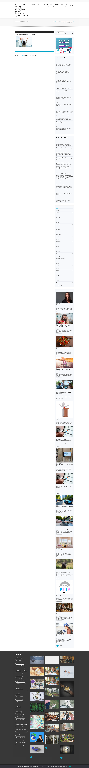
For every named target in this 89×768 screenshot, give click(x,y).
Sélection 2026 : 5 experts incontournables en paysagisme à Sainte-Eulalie (64, 122)
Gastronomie (58, 234)
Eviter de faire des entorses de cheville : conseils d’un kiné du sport (64, 158)
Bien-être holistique (19, 675)
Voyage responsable (23, 742)
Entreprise (58, 229)
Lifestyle (57, 21)
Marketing (57, 4)
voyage (17, 742)
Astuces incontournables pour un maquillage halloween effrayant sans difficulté (64, 327)
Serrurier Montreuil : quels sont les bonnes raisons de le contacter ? (64, 191)
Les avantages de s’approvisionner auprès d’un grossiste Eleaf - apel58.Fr (64, 176)
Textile (57, 280)
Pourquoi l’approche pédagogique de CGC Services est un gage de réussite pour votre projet (63, 72)
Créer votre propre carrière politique (63, 419)
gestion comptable (19, 698)
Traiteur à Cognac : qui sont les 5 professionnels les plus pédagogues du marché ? (64, 81)
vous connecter (22, 55)
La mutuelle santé (60, 595)
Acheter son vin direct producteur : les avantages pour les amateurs (62, 91)
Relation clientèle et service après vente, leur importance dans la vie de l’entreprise (64, 177)
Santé (62, 4)
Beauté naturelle (18, 670)
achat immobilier (19, 657)
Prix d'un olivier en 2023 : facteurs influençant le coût (62, 172)
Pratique (33, 4)
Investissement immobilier (20, 719)
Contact (66, 4)
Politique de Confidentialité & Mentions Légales (58, 6)
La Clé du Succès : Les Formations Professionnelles (63, 164)
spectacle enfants (19, 729)
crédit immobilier (22, 680)
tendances (25, 732)
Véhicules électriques (19, 745)
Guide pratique (18, 706)
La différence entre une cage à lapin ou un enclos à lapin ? (64, 145)
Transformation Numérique (20, 737)
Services (57, 275)
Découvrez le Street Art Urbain (62, 152)
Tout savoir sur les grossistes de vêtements (63, 88)
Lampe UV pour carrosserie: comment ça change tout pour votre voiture (64, 168)
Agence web (18, 660)
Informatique (58, 241)
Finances (57, 231)
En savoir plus (59, 334)
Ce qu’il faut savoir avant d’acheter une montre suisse (63, 201)
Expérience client (24, 691)
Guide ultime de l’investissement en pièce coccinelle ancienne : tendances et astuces (64, 183)
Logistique (58, 251)
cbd (16, 680)
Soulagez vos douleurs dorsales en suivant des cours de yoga (64, 149)
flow (57, 190)
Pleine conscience (19, 724)
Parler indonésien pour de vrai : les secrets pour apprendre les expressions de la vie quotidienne (64, 112)
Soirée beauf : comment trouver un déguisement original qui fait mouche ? (63, 101)
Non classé (58, 265)
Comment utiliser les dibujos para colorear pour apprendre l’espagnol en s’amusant (63, 65)
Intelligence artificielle (19, 716)
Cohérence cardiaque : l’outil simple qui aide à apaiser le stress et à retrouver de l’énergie (64, 119)
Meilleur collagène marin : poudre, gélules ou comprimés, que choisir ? (64, 98)
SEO (23, 727)
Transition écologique (19, 739)
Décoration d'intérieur (19, 685)
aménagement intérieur (20, 665)
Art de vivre (18, 667)
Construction (58, 224)
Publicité (57, 270)
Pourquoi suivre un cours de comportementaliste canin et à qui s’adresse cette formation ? (64, 76)
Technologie (58, 277)
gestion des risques (19, 701)
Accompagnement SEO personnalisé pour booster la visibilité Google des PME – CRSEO (64, 115)
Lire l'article (32, 665)
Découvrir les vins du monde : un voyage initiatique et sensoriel (64, 173)
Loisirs (57, 253)
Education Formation (60, 227)
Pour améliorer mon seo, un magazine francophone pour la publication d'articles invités (21, 9)
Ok (69, 766)
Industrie (57, 239)
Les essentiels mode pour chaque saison (63, 131)
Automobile (45, 4)
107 (61, 645)
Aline (17, 31)
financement (18, 693)
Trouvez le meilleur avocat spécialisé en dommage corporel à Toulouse (64, 141)
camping (26, 678)
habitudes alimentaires (20, 709)
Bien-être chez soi (19, 673)
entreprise (17, 691)
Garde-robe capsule (19, 696)
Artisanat (57, 212)
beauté (23, 667)
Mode (57, 260)
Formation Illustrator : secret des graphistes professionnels (62, 163)
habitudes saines (19, 711)
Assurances (58, 215)
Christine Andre (59, 196)
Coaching (58, 222)
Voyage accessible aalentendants (62, 157)
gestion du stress (19, 703)
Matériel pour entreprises (60, 258)
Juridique (57, 246)
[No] (87, 766)
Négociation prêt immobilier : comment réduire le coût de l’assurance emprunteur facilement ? (64, 108)
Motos (57, 263)
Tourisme (51, 4)
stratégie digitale (18, 732)
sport (25, 729)
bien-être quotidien (19, 678)
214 (34, 757)
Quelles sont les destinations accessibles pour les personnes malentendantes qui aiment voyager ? (64, 154)
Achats (57, 210)
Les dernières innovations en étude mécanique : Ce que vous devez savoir (64, 187)
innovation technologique (20, 714)
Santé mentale (18, 727)
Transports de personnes (60, 285)
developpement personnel (20, 683)
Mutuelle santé (18, 721)
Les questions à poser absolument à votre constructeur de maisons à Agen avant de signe (64, 85)
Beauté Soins (58, 219)
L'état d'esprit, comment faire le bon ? (67, 21)
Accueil (53, 21)
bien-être (25, 670)
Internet (57, 244)
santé (57, 273)
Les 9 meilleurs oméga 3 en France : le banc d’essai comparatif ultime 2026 (63, 129)
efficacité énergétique (19, 688)
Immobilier (39, 4)
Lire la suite (47, 665)
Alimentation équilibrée (20, 662)
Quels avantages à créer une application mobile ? (64, 197)
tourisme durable (19, 734)
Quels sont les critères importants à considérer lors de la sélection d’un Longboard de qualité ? (63, 371)
